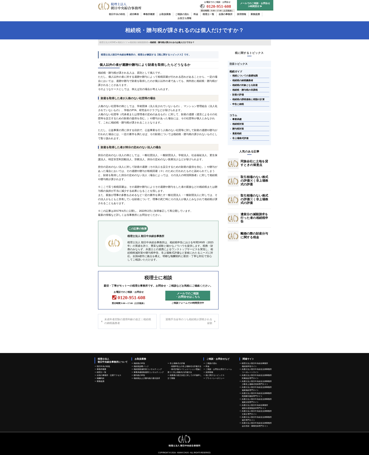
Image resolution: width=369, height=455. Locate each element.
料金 (207, 366)
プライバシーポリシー (215, 378)
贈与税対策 (238, 129)
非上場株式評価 (240, 138)
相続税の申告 (139, 363)
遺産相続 (237, 133)
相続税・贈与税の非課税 (245, 90)
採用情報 (209, 372)
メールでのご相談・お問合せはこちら (187, 295)
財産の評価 (238, 95)
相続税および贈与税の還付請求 (147, 378)
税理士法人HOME (107, 42)
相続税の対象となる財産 (245, 85)
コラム (233, 115)
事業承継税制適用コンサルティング (149, 372)
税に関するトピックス (249, 52)
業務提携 (100, 381)
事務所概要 (101, 369)
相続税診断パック (141, 366)
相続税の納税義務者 (139, 42)
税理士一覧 (101, 372)
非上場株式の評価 (177, 363)
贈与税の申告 (139, 375)
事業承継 (237, 119)
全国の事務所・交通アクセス (109, 375)
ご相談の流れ (211, 363)
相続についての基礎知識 (245, 76)
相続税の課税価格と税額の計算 (248, 99)
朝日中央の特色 (103, 366)
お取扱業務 (140, 359)
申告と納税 (238, 104)
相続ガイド (123, 42)
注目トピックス (238, 64)
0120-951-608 (129, 300)
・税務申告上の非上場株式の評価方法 (185, 366)
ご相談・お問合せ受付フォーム (219, 369)
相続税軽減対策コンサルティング (148, 369)
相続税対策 (238, 124)
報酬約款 (100, 378)
